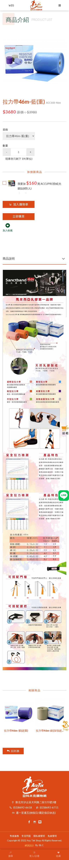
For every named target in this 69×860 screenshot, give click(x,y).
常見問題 (26, 835)
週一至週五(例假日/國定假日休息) (36, 812)
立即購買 (19, 216)
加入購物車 (20, 204)
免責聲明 (52, 835)
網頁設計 (29, 845)
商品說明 (9, 258)
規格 (5, 129)
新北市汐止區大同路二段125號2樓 (35, 802)
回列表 (15, 751)
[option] (34, 59)
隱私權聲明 (39, 835)
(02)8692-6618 (22, 807)
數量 (5, 145)
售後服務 (14, 835)
